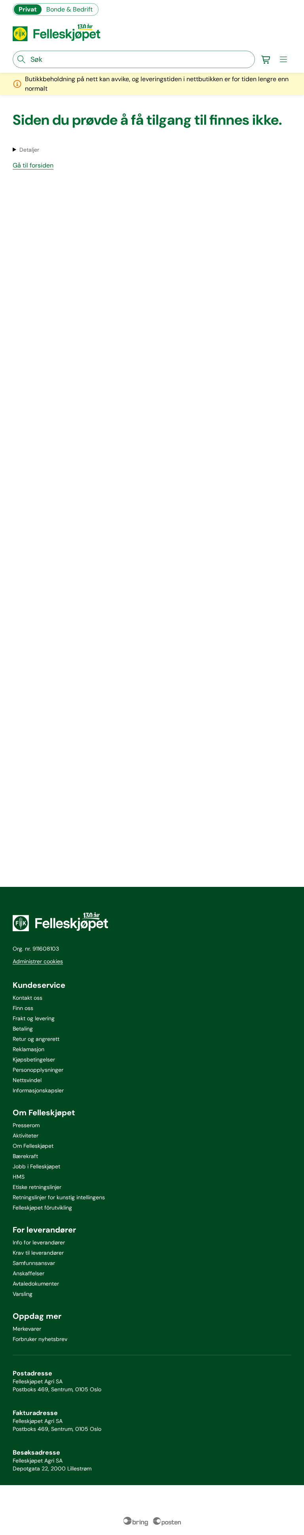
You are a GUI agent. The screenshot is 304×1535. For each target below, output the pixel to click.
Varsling (22, 1293)
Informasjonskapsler (38, 1090)
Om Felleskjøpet (33, 1145)
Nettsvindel (27, 1080)
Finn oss (23, 1008)
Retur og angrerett (36, 1038)
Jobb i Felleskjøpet (36, 1166)
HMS (19, 1176)
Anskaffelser (28, 1273)
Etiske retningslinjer (37, 1187)
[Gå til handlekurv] (266, 59)
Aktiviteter (25, 1135)
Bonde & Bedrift (69, 9)
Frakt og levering (34, 1018)
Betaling (23, 1028)
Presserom (26, 1125)
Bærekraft (25, 1156)
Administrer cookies (38, 961)
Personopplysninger (38, 1069)
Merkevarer (27, 1328)
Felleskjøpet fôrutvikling (42, 1207)
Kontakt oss (27, 997)
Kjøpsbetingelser (34, 1059)
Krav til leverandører (38, 1252)
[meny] (283, 59)
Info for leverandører (39, 1242)
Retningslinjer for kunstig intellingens (59, 1197)
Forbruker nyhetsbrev (40, 1339)
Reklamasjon (28, 1049)
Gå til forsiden (33, 165)
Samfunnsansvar (34, 1263)
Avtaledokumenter (36, 1283)
